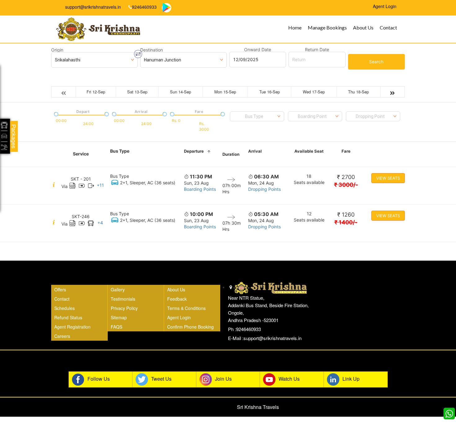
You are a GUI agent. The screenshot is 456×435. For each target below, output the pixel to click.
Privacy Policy (124, 308)
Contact (388, 27)
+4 (100, 222)
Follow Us (98, 378)
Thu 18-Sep (358, 92)
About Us (363, 27)
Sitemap (119, 317)
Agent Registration (72, 327)
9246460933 (144, 7)
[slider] (55, 113)
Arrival (255, 151)
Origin (57, 50)
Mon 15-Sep (225, 92)
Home (295, 27)
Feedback (177, 299)
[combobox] (257, 116)
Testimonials (123, 299)
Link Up (351, 378)
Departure (194, 151)
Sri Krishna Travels (258, 406)
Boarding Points (200, 189)
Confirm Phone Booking (190, 327)
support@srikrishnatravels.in (92, 7)
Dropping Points (264, 189)
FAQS (116, 327)
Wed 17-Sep (314, 92)
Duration (230, 154)
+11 (100, 185)
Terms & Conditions (186, 308)
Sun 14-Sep (180, 92)
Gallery (118, 289)
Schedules (64, 308)
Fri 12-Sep (96, 92)
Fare (346, 151)
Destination (151, 50)
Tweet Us (161, 378)
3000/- (346, 185)
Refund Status (68, 317)
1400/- (345, 222)
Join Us (223, 378)
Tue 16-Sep (269, 92)
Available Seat (309, 151)
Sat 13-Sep (137, 92)
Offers (60, 289)
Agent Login (179, 317)
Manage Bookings (327, 27)
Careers (62, 336)
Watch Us (289, 378)
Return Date (317, 49)
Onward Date (257, 49)
